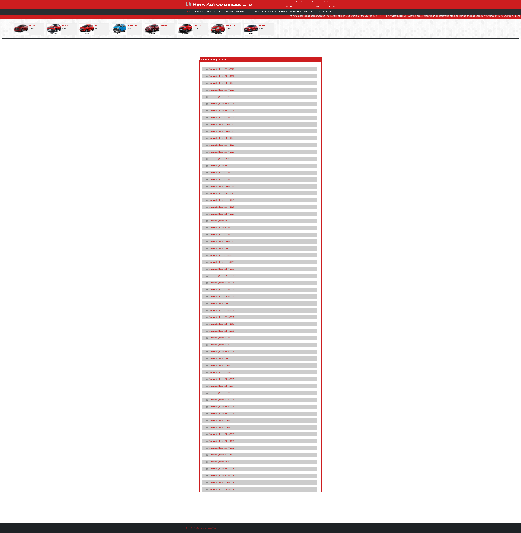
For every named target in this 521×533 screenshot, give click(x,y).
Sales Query (212, 528)
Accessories (253, 11)
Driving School (269, 11)
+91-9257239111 (304, 6)
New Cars (198, 11)
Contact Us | (329, 2)
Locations (308, 11)
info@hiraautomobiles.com (325, 6)
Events (282, 11)
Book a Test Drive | (303, 2)
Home (189, 11)
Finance (229, 11)
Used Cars (210, 11)
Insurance (241, 11)
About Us (189, 528)
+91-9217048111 (288, 6)
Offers (220, 11)
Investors (294, 11)
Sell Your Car (325, 11)
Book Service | (317, 2)
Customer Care (200, 528)
